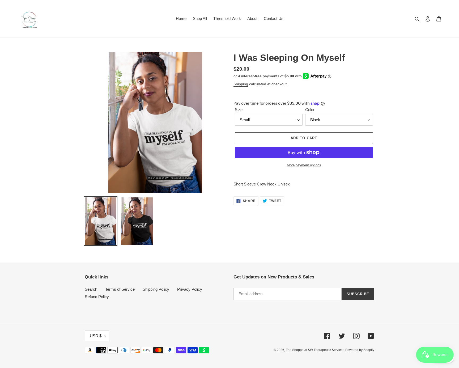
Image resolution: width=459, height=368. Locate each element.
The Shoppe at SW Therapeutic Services (315, 350)
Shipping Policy (156, 289)
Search (91, 289)
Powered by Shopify (359, 350)
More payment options (304, 165)
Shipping (240, 84)
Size (239, 109)
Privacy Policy (189, 289)
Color (309, 109)
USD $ (95, 335)
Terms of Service (120, 289)
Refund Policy (97, 296)
